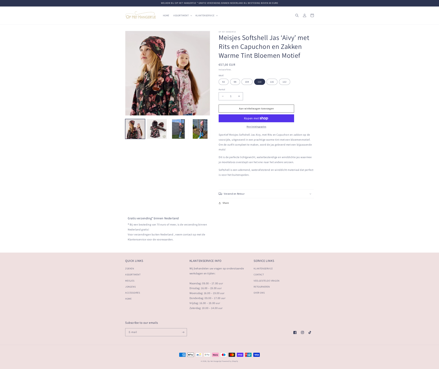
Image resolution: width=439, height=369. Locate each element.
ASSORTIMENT (133, 274)
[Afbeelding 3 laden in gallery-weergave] (178, 129)
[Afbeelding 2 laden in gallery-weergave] (157, 129)
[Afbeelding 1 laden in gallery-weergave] (135, 129)
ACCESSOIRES (132, 292)
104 (247, 81)
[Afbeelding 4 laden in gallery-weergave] (200, 129)
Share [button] (226, 202)
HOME (128, 298)
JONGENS (130, 286)
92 (223, 81)
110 (260, 81)
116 (272, 81)
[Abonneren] (183, 332)
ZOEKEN (129, 268)
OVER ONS (259, 292)
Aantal (222, 89)
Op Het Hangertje (214, 361)
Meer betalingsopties (256, 126)
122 (285, 81)
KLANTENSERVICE (263, 268)
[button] (182, 15)
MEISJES (129, 280)
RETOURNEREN (262, 286)
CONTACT (259, 274)
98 (235, 81)
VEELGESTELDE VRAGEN (266, 280)
